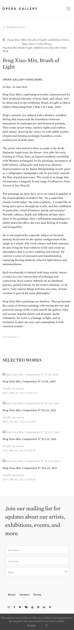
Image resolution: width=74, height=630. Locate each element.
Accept (31, 625)
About (12, 594)
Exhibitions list (15, 27)
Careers (24, 594)
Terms (37, 594)
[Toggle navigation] (67, 8)
